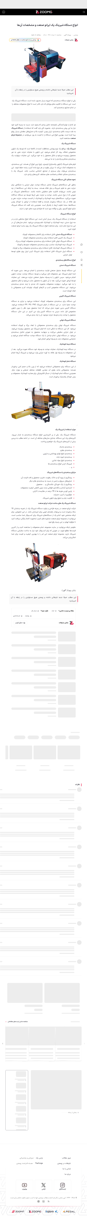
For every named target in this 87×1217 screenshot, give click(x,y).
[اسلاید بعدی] (2, 1043)
